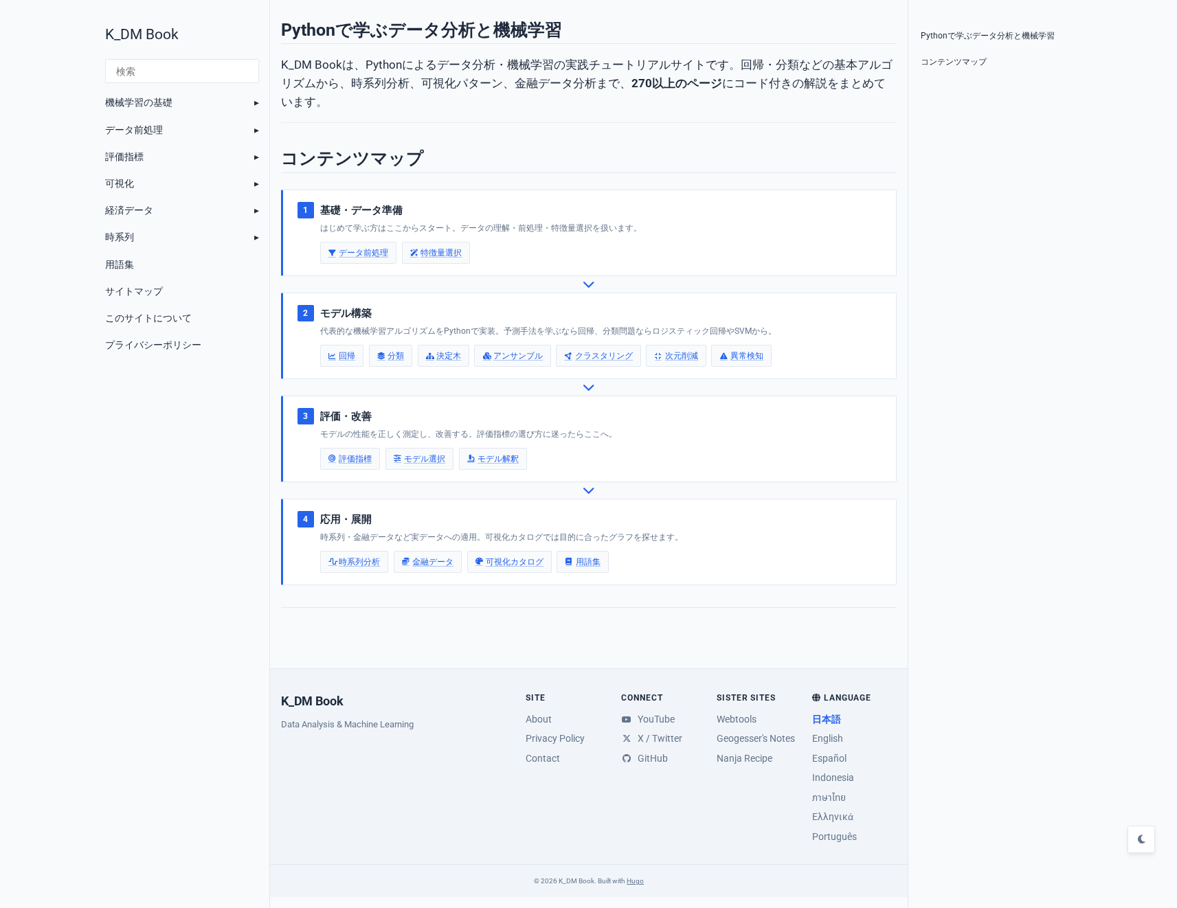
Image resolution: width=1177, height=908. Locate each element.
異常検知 (746, 355)
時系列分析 (359, 561)
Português (834, 836)
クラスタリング (603, 355)
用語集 (119, 264)
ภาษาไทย (829, 797)
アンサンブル (518, 355)
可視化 (119, 183)
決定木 (448, 355)
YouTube (654, 719)
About (539, 719)
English (827, 738)
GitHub (651, 758)
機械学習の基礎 (138, 102)
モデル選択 (424, 458)
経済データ (129, 210)
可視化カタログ (514, 561)
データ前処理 (134, 129)
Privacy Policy (555, 738)
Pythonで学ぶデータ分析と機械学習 (988, 36)
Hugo (635, 881)
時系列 (119, 236)
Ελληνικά (832, 816)
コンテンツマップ (954, 62)
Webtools (736, 719)
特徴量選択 (441, 252)
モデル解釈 (498, 458)
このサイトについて (148, 318)
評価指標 (124, 156)
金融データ (432, 561)
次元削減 (680, 355)
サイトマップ (134, 291)
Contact (543, 758)
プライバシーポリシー (153, 344)
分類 (396, 355)
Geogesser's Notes (756, 738)
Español (829, 758)
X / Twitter (658, 738)
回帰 (347, 355)
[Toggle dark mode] (1141, 839)
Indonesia (833, 777)
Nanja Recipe (744, 758)
